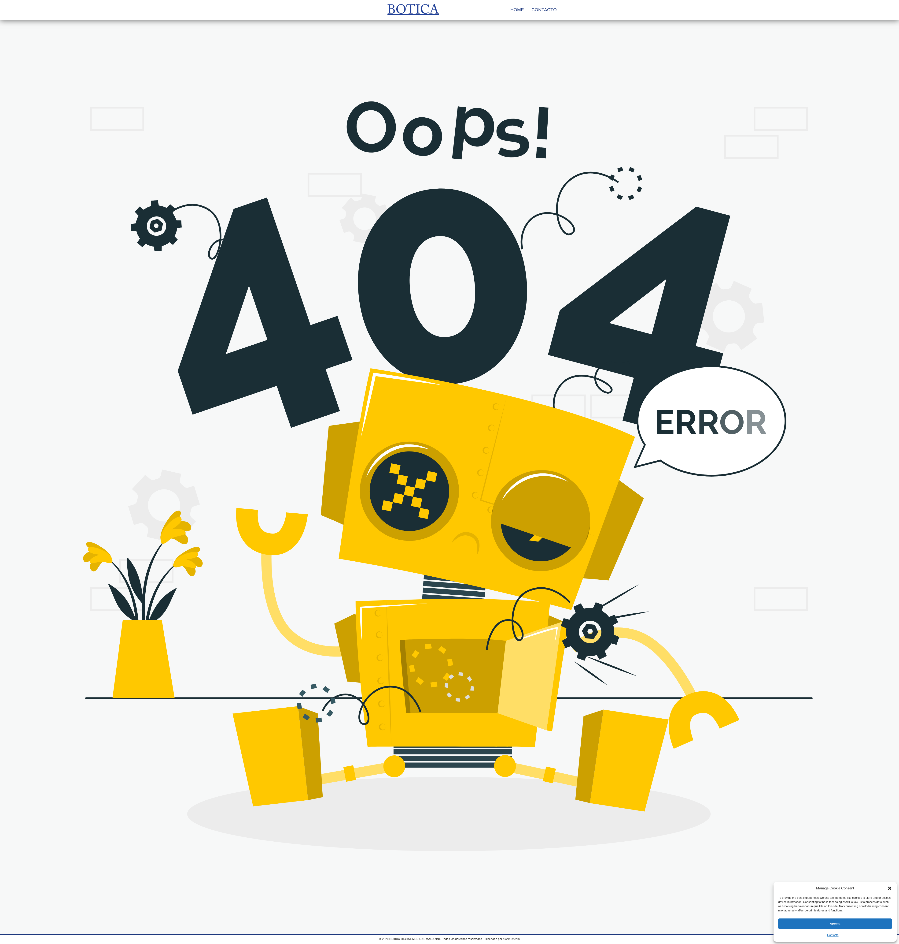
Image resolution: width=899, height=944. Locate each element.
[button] (889, 888)
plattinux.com (511, 939)
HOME (517, 9)
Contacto (833, 935)
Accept (835, 924)
